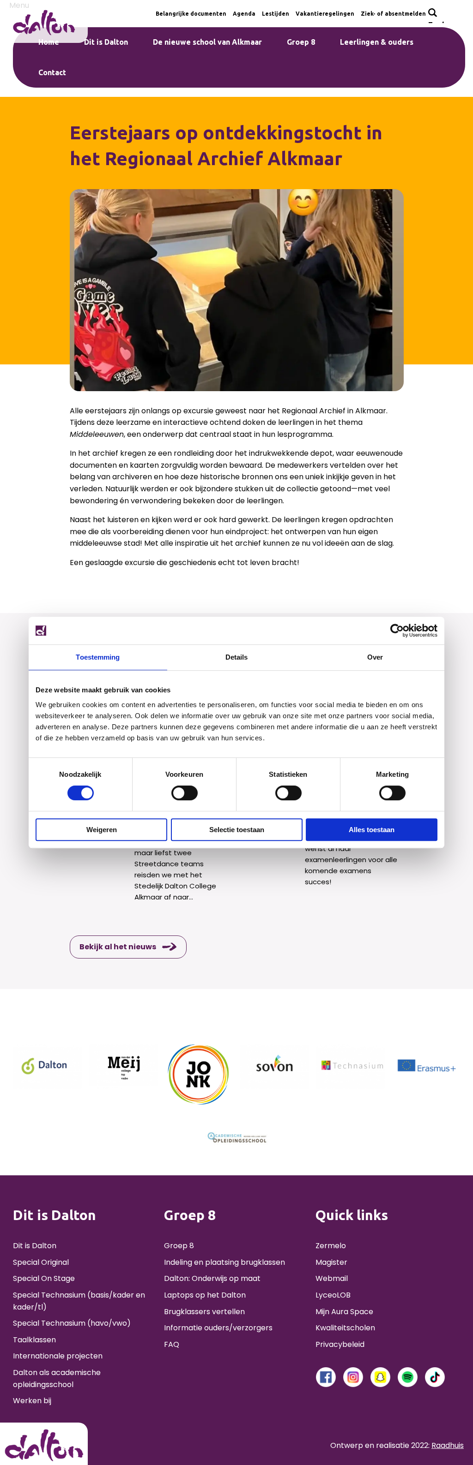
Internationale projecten (58, 1356)
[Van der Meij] (123, 1065)
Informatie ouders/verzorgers (218, 1327)
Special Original (41, 1262)
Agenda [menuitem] (244, 14)
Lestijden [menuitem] (275, 14)
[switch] (184, 793)
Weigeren (101, 830)
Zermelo (330, 1245)
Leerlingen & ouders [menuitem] (376, 42)
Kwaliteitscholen (345, 1327)
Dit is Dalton (34, 1245)
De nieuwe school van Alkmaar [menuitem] (207, 42)
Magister (331, 1262)
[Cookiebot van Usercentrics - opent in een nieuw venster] (397, 630)
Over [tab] (375, 657)
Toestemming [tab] (98, 657)
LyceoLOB (333, 1295)
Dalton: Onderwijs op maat (212, 1278)
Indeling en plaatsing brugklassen (224, 1262)
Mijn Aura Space (344, 1311)
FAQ (171, 1344)
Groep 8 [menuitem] (301, 42)
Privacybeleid (339, 1344)
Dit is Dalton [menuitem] (106, 42)
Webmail (331, 1278)
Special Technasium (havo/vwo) (72, 1323)
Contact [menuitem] (52, 72)
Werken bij (32, 1400)
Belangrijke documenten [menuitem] (191, 14)
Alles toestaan (371, 830)
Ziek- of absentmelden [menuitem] (393, 14)
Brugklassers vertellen (204, 1311)
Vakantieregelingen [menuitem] (325, 14)
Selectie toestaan (236, 830)
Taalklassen (34, 1339)
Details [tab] (236, 657)
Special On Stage (44, 1278)
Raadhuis (447, 1445)
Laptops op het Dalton (205, 1295)
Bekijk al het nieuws (117, 946)
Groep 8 (179, 1245)
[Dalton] (47, 1065)
